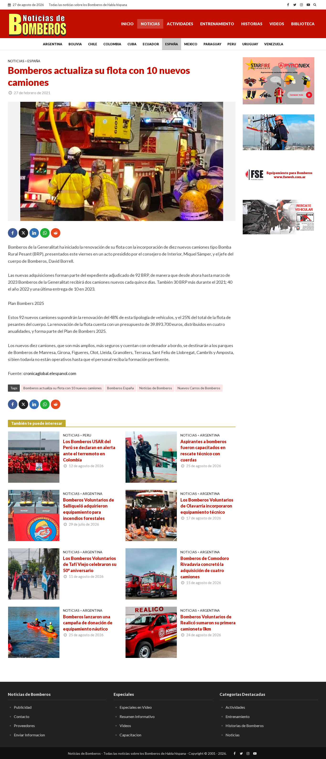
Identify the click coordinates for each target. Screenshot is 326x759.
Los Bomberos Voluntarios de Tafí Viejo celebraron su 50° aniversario (89, 564)
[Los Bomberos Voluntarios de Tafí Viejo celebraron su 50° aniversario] (33, 573)
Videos (276, 23)
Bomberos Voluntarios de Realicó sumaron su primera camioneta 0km (208, 623)
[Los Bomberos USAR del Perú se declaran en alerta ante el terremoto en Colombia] (33, 456)
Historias (251, 23)
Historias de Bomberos (245, 725)
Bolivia (75, 44)
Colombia (112, 44)
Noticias (150, 23)
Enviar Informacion (29, 735)
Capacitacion (130, 735)
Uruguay (250, 44)
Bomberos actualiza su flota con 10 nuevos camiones (62, 388)
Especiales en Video (136, 707)
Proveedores (24, 725)
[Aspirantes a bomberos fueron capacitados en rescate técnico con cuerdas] (151, 456)
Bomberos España (120, 388)
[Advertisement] (280, 274)
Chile (92, 44)
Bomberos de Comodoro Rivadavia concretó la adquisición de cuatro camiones (204, 568)
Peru (231, 44)
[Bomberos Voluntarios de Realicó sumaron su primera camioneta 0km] (151, 631)
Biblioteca (303, 23)
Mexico (190, 44)
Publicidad (23, 707)
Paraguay (212, 44)
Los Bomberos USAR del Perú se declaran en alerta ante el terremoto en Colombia (89, 451)
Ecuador (151, 44)
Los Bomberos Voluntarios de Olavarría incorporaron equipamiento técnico (206, 506)
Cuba (132, 44)
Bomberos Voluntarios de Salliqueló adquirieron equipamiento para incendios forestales (88, 509)
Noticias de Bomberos (155, 388)
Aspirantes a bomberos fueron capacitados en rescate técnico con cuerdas (203, 451)
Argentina (52, 44)
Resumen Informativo (137, 716)
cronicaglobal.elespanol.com (49, 373)
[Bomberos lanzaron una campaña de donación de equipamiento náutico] (33, 631)
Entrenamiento (217, 23)
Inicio (127, 23)
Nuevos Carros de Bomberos (199, 388)
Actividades (180, 23)
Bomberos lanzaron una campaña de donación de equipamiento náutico (87, 623)
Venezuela (273, 44)
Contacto (21, 716)
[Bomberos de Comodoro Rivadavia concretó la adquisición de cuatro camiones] (151, 573)
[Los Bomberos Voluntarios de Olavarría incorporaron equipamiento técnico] (151, 515)
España (171, 44)
